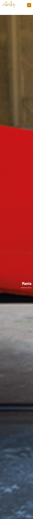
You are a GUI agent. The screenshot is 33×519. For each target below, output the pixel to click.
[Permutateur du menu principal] (29, 5)
